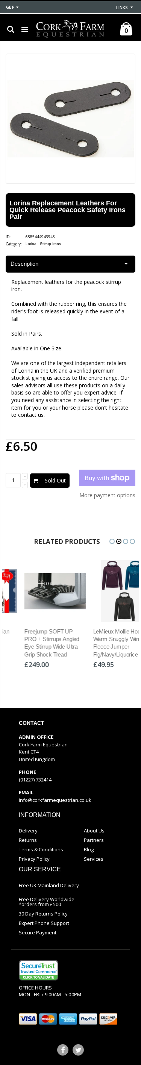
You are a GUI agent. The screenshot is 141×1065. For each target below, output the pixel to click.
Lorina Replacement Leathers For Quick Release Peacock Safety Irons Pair (67, 209)
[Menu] (24, 29)
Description (24, 263)
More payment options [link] (107, 495)
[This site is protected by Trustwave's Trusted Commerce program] (38, 970)
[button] (112, 541)
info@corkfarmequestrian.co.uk (55, 800)
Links (122, 7)
